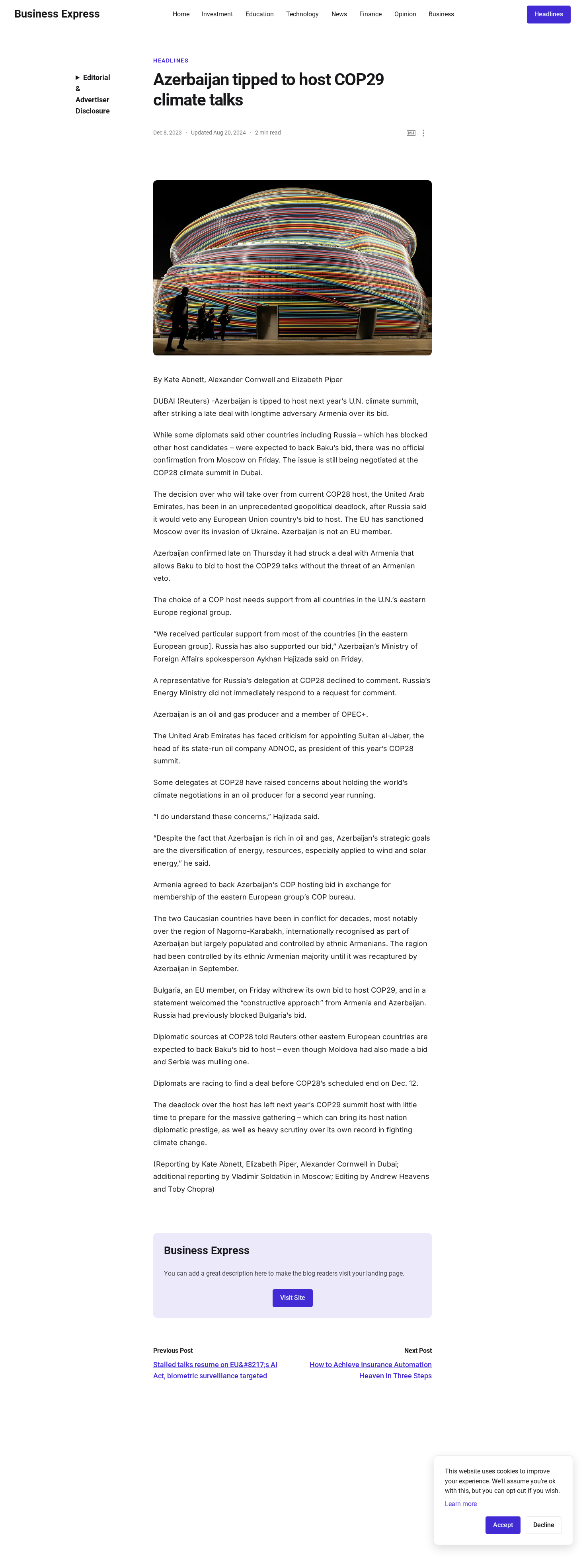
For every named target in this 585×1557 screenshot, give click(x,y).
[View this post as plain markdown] (411, 133)
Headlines (548, 14)
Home (181, 14)
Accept (503, 1525)
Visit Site (292, 1297)
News (339, 14)
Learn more (461, 1504)
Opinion (405, 14)
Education (260, 14)
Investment (217, 14)
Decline (543, 1525)
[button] (423, 133)
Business (441, 14)
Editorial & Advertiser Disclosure (93, 94)
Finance (370, 14)
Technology (302, 14)
